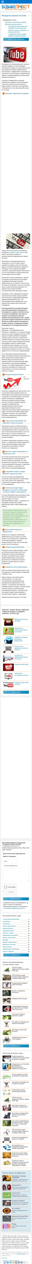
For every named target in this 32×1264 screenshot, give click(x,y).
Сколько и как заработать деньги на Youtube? (21, 648)
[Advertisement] (16, 164)
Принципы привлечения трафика (15, 22)
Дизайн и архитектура (10, 942)
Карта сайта (4, 1258)
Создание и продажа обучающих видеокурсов (21, 639)
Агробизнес (6, 924)
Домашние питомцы (9, 944)
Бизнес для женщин (9, 926)
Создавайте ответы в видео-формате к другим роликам (17, 35)
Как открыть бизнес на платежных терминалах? (20, 1106)
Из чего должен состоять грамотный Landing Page (20, 1075)
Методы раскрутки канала (13, 24)
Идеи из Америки (8, 951)
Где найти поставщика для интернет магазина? (20, 1022)
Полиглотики (16, 1193)
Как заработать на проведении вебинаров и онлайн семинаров (20, 1147)
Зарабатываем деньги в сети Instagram (19, 1038)
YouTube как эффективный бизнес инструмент (21, 657)
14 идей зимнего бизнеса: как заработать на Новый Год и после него (20, 1008)
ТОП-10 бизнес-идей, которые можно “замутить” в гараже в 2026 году (20, 977)
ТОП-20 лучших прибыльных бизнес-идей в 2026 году (20, 969)
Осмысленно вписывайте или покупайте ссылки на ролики (17, 27)
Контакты (5, 1260)
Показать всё (16, 955)
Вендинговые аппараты (10, 935)
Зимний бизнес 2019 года (11, 949)
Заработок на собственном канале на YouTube (20, 630)
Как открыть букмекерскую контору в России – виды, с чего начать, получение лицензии (20, 1123)
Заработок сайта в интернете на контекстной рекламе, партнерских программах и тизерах (20, 1163)
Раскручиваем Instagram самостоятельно (19, 983)
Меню (6, 2)
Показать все (16, 1046)
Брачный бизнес (8, 928)
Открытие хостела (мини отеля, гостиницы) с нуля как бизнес (20, 1154)
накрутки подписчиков (16, 252)
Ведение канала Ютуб (21, 664)
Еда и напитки (7, 947)
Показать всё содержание (16, 39)
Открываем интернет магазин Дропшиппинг (19, 1090)
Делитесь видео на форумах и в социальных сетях (18, 31)
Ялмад (14, 1224)
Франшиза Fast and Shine (20, 1216)
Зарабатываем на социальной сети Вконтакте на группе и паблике (20, 1058)
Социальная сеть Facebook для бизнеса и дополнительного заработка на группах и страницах (16, 1067)
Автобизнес (6, 921)
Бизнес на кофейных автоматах (18, 991)
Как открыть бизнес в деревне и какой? (18, 1014)
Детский (5, 940)
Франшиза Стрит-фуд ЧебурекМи (19, 1176)
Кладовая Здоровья (18, 1200)
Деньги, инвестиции (9, 937)
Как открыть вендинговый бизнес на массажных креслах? (20, 1114)
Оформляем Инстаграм (19, 998)
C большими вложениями (11, 919)
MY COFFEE (16, 1208)
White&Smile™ (16, 1185)
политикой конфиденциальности (14, 908)
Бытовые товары (8, 933)
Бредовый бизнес (8, 930)
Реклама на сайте (14, 1260)
